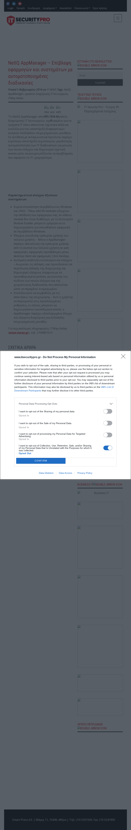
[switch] (107, 411)
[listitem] (65, 404)
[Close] (124, 357)
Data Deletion (46, 473)
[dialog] (65, 415)
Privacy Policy (84, 473)
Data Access (65, 473)
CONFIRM (41, 460)
